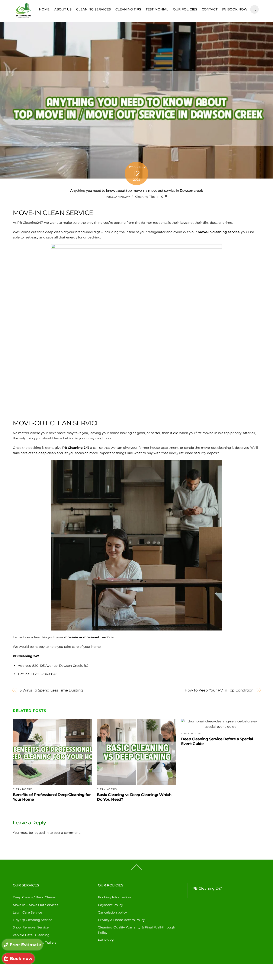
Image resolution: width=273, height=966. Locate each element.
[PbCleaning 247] (23, 18)
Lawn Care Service (27, 912)
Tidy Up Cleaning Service (32, 920)
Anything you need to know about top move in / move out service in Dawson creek (136, 191)
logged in (41, 833)
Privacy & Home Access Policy (121, 920)
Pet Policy (106, 940)
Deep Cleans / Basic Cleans (34, 897)
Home (44, 9)
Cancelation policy (112, 912)
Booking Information (114, 897)
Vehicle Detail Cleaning (31, 935)
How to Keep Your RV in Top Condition (219, 690)
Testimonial (157, 9)
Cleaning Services (93, 9)
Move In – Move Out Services (35, 905)
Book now (237, 9)
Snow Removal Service (31, 927)
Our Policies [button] (185, 9)
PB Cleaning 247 (207, 888)
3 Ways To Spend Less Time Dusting (51, 690)
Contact (210, 9)
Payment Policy (110, 905)
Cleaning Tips (128, 9)
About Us (62, 9)
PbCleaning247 (118, 196)
